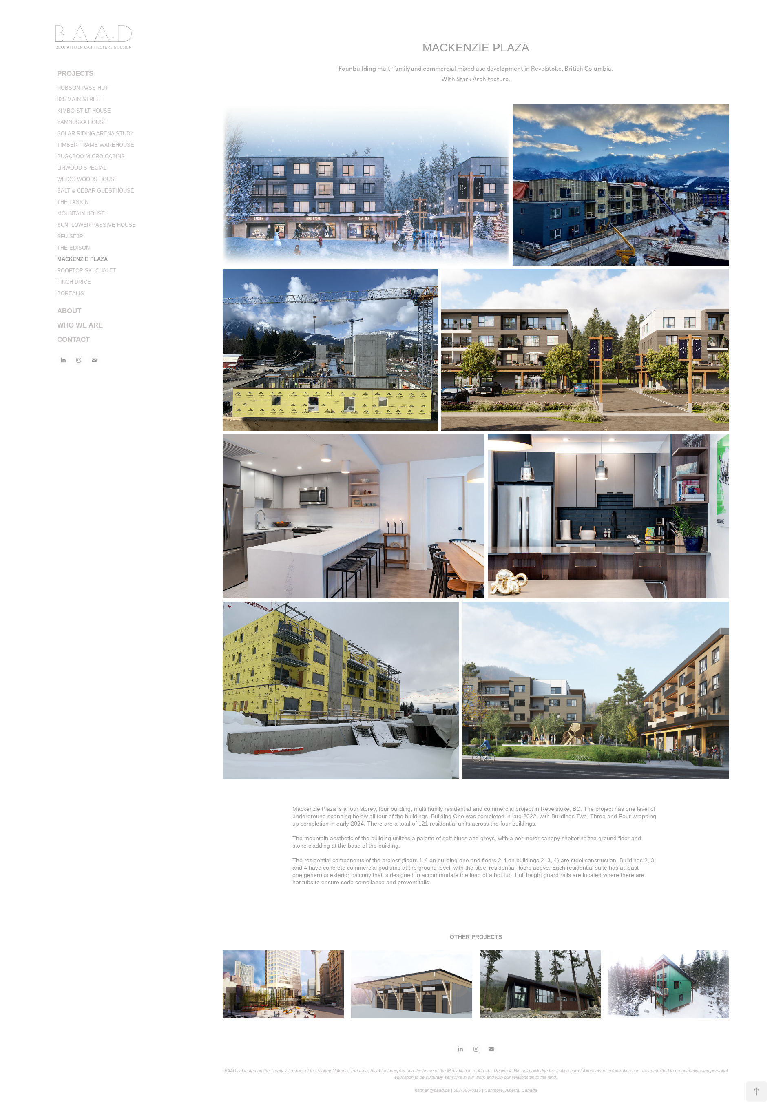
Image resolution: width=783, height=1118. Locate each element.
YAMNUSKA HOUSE (82, 122)
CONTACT (73, 339)
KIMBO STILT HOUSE (84, 111)
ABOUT (69, 311)
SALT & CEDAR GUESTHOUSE (95, 191)
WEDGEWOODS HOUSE (87, 179)
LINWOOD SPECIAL (81, 168)
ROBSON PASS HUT (82, 88)
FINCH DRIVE (74, 282)
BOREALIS (70, 293)
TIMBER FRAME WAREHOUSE (95, 145)
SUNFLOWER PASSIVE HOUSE (96, 225)
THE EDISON (73, 248)
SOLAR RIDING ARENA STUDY (95, 134)
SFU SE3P (70, 236)
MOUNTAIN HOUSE (81, 213)
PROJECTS (75, 73)
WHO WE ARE (80, 325)
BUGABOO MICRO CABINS (91, 156)
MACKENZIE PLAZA (82, 259)
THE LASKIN (72, 202)
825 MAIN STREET (80, 99)
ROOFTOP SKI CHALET (86, 271)
